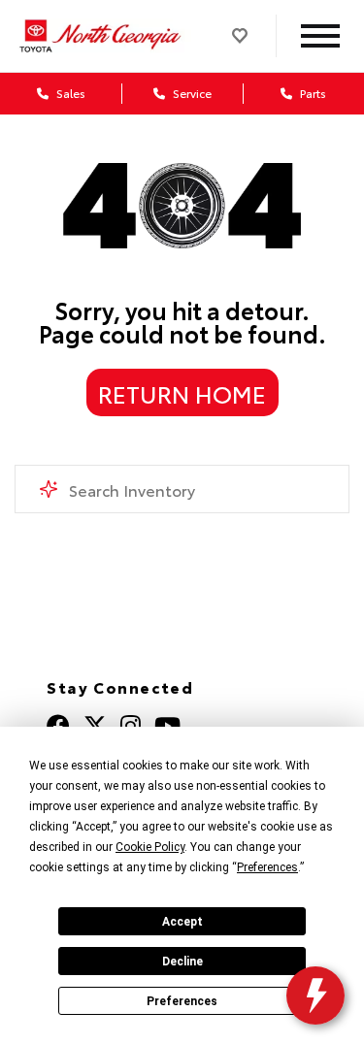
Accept (182, 922)
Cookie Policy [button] (150, 847)
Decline (182, 961)
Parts (311, 92)
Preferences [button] (267, 867)
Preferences (182, 1001)
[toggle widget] (315, 995)
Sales (69, 92)
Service (191, 92)
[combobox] (182, 489)
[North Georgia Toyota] (102, 35)
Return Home (182, 392)
